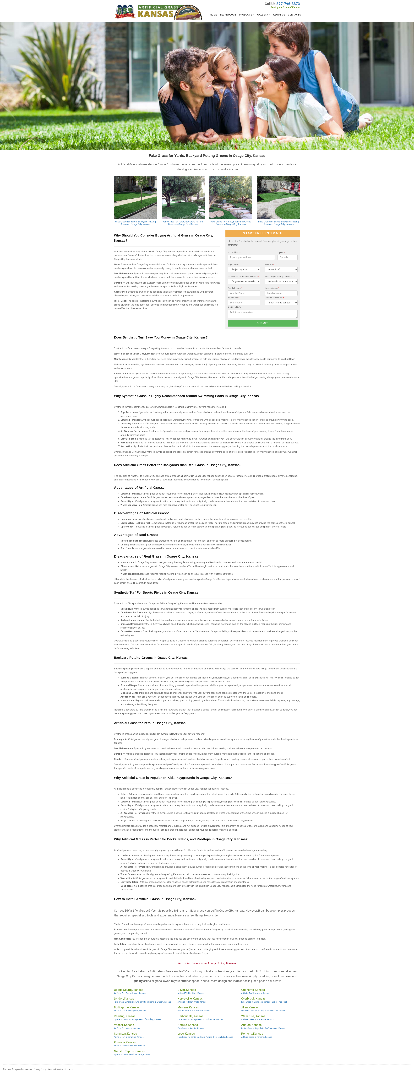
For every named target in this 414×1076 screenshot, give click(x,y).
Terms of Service (55, 1069)
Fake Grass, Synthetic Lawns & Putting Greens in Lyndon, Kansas (142, 1002)
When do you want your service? (279, 276)
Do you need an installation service (243, 276)
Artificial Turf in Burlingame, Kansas (130, 1011)
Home (213, 14)
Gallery (263, 14)
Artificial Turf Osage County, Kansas (130, 993)
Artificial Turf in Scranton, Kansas (129, 1037)
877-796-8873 (288, 4)
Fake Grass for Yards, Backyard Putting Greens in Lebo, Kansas (205, 1037)
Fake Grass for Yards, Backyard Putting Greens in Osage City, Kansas (135, 223)
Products (246, 14)
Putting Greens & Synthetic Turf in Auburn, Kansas (263, 1028)
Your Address (234, 252)
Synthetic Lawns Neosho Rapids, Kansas (132, 1054)
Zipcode (281, 252)
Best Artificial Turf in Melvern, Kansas (194, 1011)
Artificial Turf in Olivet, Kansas (191, 993)
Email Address (272, 288)
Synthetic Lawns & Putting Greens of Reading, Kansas (137, 1019)
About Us (279, 14)
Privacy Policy (40, 1069)
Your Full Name (235, 288)
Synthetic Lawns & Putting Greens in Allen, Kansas (263, 1011)
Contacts (294, 14)
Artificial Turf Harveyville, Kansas (192, 1002)
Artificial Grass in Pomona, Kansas (256, 1037)
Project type (233, 264)
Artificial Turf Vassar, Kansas (127, 1028)
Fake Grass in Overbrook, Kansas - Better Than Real (264, 1002)
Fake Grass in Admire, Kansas (191, 1028)
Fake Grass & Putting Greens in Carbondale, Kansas (200, 1019)
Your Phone (233, 298)
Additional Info (234, 307)
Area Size (269, 264)
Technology (228, 14)
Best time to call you (274, 298)
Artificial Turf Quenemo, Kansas (255, 993)
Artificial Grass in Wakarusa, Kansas (257, 1019)
